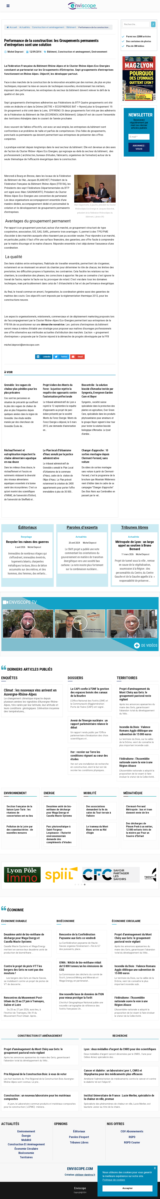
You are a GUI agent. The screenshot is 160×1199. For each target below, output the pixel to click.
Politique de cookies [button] (113, 1179)
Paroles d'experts (82, 527)
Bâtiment (71, 27)
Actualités (24, 27)
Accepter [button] (127, 1188)
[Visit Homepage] (82, 6)
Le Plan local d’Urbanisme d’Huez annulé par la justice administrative (58, 454)
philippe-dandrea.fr (85, 1174)
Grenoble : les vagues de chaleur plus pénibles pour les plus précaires (20, 388)
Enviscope (80, 1188)
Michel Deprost (34, 547)
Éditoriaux (27, 527)
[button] (28, 623)
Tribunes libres (134, 527)
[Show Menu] (8, 6)
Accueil (13, 27)
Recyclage (26, 537)
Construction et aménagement (48, 27)
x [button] (155, 1167)
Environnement (99, 51)
